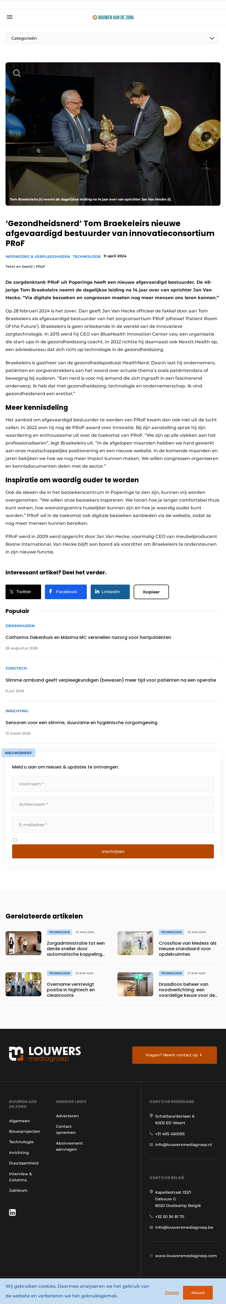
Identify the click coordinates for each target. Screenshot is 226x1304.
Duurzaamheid (24, 1163)
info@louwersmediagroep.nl (183, 1144)
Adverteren (67, 1115)
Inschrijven (113, 851)
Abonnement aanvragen (69, 1146)
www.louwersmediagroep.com (186, 1255)
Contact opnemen (66, 1129)
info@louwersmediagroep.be (184, 1227)
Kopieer (151, 592)
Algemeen (19, 1120)
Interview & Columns (20, 1176)
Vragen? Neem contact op (172, 1055)
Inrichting (19, 1152)
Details (172, 1292)
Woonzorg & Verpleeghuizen (38, 256)
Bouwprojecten (24, 1131)
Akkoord (198, 1293)
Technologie (87, 256)
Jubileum (18, 1190)
